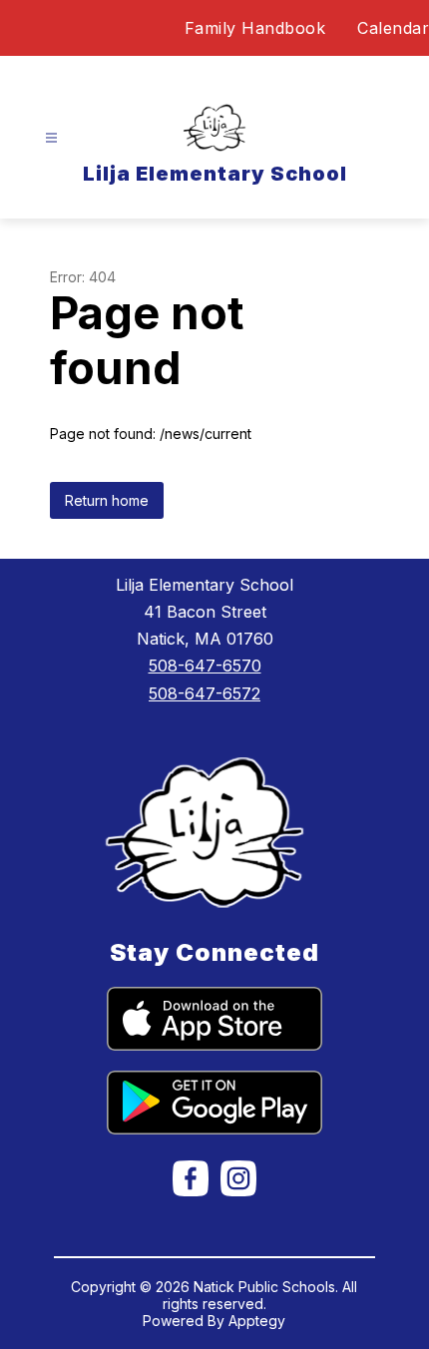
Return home (107, 500)
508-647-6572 (204, 693)
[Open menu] (51, 138)
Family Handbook (255, 28)
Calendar (393, 28)
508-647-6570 (205, 665)
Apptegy (256, 1320)
